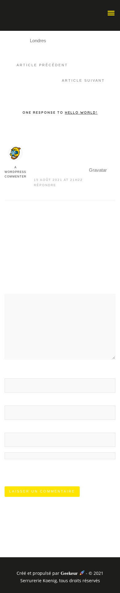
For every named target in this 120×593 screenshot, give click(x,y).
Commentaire (20, 289)
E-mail (13, 400)
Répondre (45, 185)
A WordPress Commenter (15, 172)
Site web (13, 428)
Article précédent (42, 65)
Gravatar (98, 170)
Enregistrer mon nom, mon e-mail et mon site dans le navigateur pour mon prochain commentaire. (60, 466)
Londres (38, 40)
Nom (11, 373)
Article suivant (83, 80)
